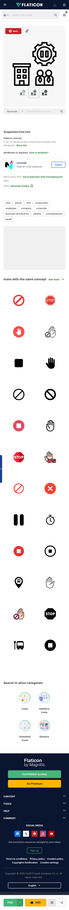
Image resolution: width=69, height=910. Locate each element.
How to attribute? (38, 152)
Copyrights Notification (25, 862)
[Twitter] (26, 834)
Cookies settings (49, 862)
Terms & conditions (16, 858)
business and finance (17, 213)
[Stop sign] (50, 582)
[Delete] (50, 488)
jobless (37, 213)
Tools (8, 803)
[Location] (19, 582)
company (26, 208)
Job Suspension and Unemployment (42, 176)
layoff (8, 219)
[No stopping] (50, 394)
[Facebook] (18, 834)
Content (9, 796)
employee (10, 208)
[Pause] (19, 520)
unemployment (54, 213)
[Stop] (50, 300)
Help (6, 811)
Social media (34, 825)
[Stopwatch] (50, 520)
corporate (41, 208)
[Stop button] (19, 363)
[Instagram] (43, 834)
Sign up (34, 850)
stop (7, 202)
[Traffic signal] (19, 394)
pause (18, 202)
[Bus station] (19, 645)
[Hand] (50, 426)
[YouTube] (51, 834)
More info (21, 145)
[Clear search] (48, 15)
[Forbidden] (19, 300)
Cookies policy (55, 858)
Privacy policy (37, 858)
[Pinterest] (34, 834)
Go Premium (34, 783)
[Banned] (50, 332)
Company (10, 818)
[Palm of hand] (50, 363)
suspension (41, 202)
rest (28, 202)
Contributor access (34, 774)
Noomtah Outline (20, 186)
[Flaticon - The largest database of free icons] (29, 5)
